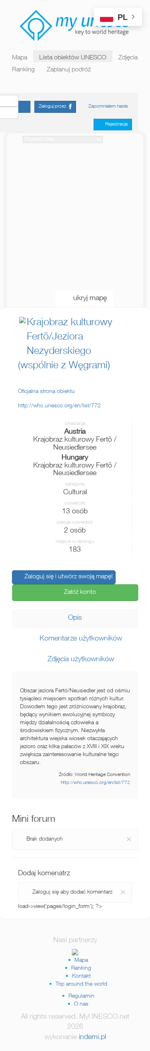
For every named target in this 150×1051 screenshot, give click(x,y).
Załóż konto (77, 592)
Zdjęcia (128, 58)
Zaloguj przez (54, 106)
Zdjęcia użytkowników (78, 659)
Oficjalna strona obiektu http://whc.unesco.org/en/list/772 (59, 399)
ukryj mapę (87, 298)
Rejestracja (115, 124)
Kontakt (81, 976)
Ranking (23, 70)
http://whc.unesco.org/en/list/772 (95, 783)
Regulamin (81, 996)
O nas (81, 1004)
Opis (75, 618)
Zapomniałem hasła (108, 106)
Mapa (19, 58)
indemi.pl (92, 1037)
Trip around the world (81, 984)
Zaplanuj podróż (69, 70)
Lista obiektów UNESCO (72, 58)
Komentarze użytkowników (78, 638)
